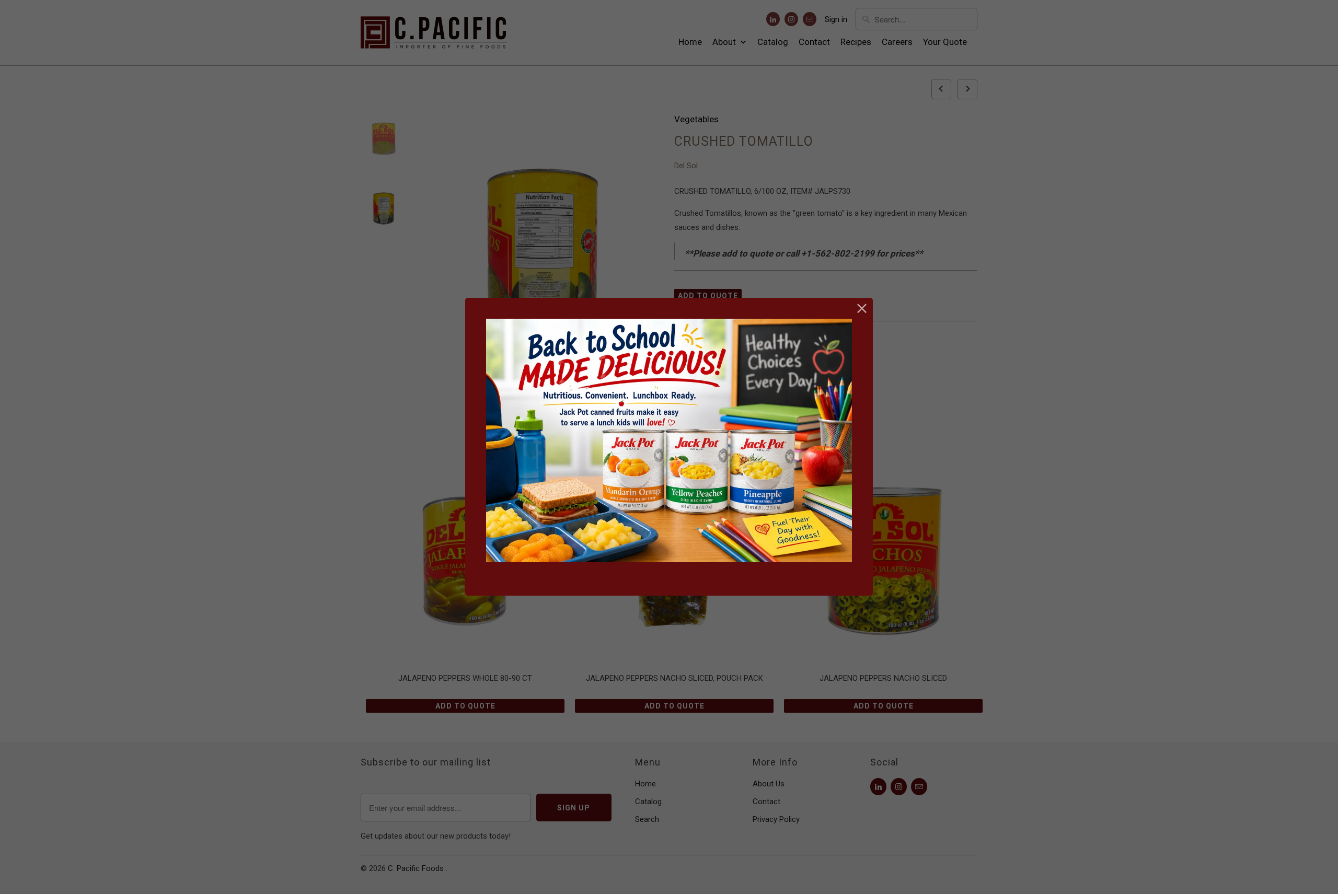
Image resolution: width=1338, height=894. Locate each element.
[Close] (862, 308)
